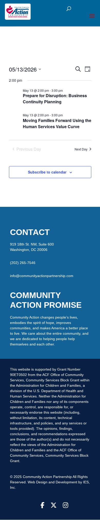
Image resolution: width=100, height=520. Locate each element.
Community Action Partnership (48, 477)
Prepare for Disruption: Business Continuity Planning (55, 99)
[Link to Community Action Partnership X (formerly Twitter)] (54, 505)
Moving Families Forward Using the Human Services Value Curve (57, 123)
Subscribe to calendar (47, 172)
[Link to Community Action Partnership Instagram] (65, 505)
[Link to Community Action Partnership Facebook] (42, 505)
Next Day (81, 149)
